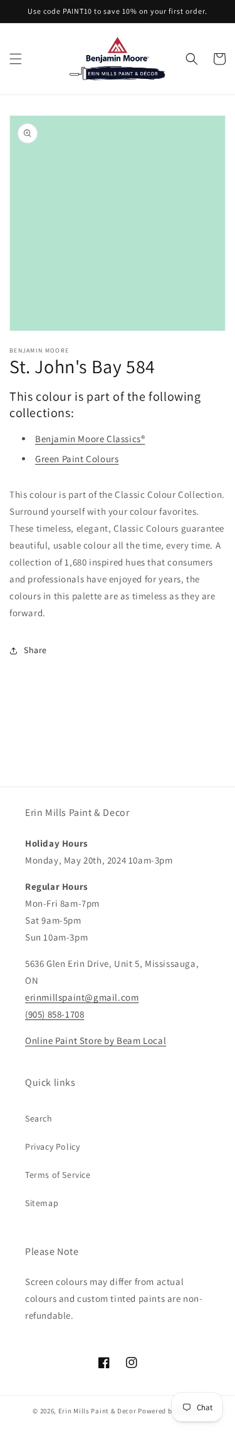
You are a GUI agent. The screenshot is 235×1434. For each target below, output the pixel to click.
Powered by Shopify (170, 1410)
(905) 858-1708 (54, 1014)
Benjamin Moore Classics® (90, 439)
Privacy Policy (52, 1146)
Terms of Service (58, 1174)
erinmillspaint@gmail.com (81, 997)
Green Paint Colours (76, 459)
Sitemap (41, 1203)
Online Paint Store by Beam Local (95, 1040)
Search (39, 1118)
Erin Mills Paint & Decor (97, 1410)
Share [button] (35, 650)
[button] (15, 59)
